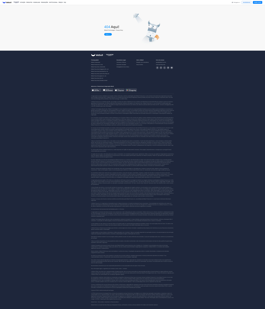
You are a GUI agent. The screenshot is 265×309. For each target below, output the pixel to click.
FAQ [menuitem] (65, 2)
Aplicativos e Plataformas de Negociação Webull (102, 86)
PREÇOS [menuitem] (61, 2)
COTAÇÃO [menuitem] (22, 2)
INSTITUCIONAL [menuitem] (53, 2)
